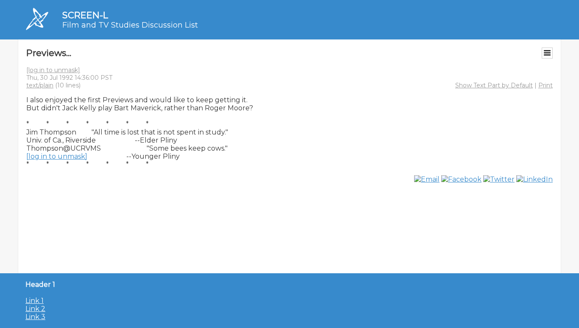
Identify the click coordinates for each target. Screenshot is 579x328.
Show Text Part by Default (494, 85)
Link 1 (34, 301)
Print (545, 85)
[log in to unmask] (53, 70)
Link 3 (35, 317)
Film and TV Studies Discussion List (130, 25)
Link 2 (35, 309)
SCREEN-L (85, 15)
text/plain (39, 85)
